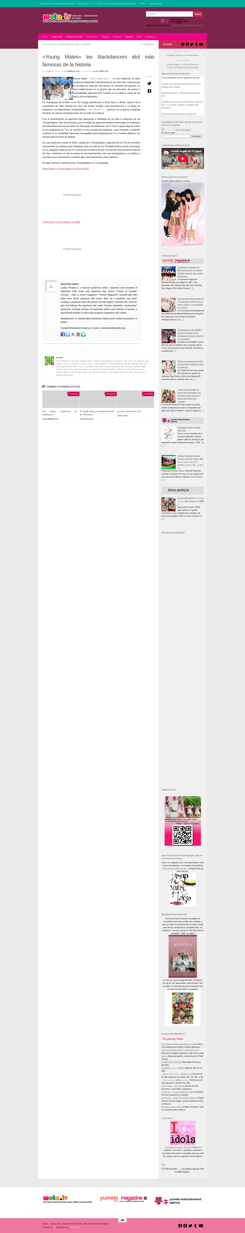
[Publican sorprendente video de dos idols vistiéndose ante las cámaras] (168, 374)
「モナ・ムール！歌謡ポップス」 (175, 1080)
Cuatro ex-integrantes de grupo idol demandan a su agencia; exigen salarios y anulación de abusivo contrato (189, 396)
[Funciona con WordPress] (54, 1227)
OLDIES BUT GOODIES (171, 1062)
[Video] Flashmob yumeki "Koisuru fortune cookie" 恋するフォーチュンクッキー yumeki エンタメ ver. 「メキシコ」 (191, 462)
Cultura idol (57, 37)
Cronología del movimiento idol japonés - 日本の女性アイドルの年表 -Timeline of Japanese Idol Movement (182, 105)
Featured (117, 37)
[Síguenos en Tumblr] (196, 44)
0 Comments (147, 44)
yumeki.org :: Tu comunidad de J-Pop (177, 1092)
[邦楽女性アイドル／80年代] (173, 1068)
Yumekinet (150, 37)
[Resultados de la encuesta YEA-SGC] (168, 440)
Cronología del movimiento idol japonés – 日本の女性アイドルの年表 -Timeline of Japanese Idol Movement (88, 3)
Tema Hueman (75, 1227)
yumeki (50, 71)
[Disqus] (98, 464)
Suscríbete (196, 136)
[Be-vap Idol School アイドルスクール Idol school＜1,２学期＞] (168, 511)
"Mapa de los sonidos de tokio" (175, 868)
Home (45, 37)
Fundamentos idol (74, 37)
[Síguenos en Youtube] (201, 44)
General (128, 37)
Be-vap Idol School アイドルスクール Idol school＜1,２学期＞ (191, 501)
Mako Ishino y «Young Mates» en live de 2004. (65, 169)
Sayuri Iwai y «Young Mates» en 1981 (61, 222)
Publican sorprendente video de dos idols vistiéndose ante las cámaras (190, 364)
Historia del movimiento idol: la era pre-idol (178, 114)
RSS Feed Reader (183, 130)
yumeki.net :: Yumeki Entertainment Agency (179, 1098)
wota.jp (164, 1056)
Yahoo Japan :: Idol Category (173, 1086)
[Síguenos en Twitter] (192, 44)
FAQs (142, 3)
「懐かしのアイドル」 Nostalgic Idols (177, 1074)
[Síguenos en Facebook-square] (187, 44)
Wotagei (105, 37)
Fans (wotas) (92, 37)
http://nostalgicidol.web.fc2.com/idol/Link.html (180, 1050)
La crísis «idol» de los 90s (129, 411)
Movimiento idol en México (172, 1107)
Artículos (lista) (155, 3)
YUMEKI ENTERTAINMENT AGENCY (186, 25)
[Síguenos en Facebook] (182, 44)
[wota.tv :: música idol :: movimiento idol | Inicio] (70, 18)
